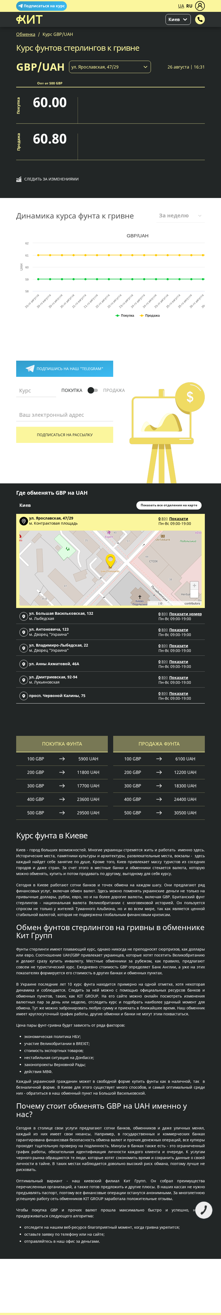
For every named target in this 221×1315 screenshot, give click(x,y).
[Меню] (200, 6)
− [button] (194, 593)
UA (181, 6)
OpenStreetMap (173, 603)
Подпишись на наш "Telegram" (70, 368)
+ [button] (194, 585)
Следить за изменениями (51, 179)
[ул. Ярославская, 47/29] (110, 560)
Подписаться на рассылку (65, 434)
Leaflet (153, 603)
